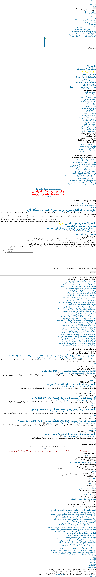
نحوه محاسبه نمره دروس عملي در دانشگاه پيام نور (80, 300)
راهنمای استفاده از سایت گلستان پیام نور (83, 36)
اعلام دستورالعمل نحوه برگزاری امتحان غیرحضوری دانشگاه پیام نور (75, 531)
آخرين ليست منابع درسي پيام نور (86, 167)
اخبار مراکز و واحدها (89, 111)
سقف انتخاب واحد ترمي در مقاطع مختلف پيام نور (80, 288)
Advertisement (91, 567)
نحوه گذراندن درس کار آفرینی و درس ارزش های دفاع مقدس (77, 307)
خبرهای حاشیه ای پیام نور (88, 120)
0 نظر (94, 363)
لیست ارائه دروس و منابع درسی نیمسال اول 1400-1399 (70, 228)
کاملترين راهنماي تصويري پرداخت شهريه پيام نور (81, 323)
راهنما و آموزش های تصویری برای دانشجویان (82, 34)
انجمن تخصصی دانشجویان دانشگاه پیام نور (83, 462)
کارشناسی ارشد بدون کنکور (87, 488)
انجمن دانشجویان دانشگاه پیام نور (86, 18)
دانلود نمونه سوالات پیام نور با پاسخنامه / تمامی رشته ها (70, 434)
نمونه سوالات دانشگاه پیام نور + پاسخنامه (83, 499)
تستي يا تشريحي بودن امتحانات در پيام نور (83, 176)
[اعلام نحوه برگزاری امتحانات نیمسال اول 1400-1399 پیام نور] (77, 373)
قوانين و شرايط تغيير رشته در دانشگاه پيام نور (82, 291)
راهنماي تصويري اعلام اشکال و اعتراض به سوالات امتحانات (77, 343)
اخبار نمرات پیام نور (90, 113)
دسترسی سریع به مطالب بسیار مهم (85, 29)
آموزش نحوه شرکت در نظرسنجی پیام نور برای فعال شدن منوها (76, 320)
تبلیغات (94, 2)
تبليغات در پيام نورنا (90, 455)
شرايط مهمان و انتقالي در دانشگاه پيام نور (83, 290)
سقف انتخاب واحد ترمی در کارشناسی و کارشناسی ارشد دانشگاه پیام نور (73, 529)
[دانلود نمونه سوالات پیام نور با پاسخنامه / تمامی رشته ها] (78, 436)
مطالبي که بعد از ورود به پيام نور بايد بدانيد (83, 182)
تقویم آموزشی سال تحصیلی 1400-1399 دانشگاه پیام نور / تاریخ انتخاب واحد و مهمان (57, 421)
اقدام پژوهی (92, 478)
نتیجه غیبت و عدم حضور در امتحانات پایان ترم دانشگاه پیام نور (77, 542)
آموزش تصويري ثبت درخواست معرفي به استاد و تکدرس (78, 332)
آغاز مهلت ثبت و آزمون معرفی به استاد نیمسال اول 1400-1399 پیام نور (63, 398)
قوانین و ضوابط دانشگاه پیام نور (81, 533)
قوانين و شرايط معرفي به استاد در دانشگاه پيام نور (80, 295)
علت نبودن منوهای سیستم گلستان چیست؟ (82, 547)
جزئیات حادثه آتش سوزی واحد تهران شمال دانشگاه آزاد (61, 210)
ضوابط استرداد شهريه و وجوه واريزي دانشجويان (81, 315)
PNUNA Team (59, 574)
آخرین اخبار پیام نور (90, 92)
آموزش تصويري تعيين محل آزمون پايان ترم (82, 331)
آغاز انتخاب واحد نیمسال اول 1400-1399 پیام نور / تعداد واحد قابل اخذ (75, 519)
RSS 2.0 (93, 557)
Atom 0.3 (93, 559)
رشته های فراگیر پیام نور (88, 494)
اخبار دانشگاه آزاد (90, 95)
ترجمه (94, 471)
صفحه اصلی (92, 1)
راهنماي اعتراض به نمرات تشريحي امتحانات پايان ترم (79, 345)
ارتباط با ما (92, 24)
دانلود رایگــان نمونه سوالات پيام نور (86, 69)
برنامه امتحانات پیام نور (89, 115)
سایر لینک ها (92, 148)
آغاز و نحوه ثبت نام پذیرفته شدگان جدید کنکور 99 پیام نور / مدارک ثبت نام (73, 514)
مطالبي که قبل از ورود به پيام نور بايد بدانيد (83, 180)
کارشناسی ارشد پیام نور (88, 101)
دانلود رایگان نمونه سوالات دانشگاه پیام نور (83, 27)
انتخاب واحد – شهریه (89, 104)
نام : (5, 248)
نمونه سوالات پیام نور (89, 20)
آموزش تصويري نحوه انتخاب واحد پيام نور (83, 327)
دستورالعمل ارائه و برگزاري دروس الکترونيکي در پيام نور (78, 284)
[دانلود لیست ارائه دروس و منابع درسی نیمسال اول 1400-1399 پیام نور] (74, 411)
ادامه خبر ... (92, 365)
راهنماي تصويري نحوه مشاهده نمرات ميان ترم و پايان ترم (78, 341)
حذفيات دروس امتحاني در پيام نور (85, 178)
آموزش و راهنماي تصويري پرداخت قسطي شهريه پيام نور (78, 325)
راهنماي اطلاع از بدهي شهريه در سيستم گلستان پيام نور (79, 322)
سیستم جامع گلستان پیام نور (87, 97)
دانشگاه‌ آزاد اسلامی (82, 234)
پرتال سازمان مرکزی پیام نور (87, 151)
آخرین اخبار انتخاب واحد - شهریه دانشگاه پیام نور (73, 510)
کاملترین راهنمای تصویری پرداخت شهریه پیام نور (81, 537)
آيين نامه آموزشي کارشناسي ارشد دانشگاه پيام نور (80, 283)
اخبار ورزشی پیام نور (89, 124)
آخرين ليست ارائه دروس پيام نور (86, 169)
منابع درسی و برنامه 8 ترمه (87, 119)
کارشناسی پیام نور (90, 99)
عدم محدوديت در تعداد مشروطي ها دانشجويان (81, 183)
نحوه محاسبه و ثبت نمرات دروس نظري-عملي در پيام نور (78, 299)
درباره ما (93, 26)
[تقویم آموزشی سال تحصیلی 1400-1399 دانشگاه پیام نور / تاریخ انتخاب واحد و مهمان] (69, 423)
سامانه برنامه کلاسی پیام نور (87, 164)
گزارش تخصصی (91, 483)
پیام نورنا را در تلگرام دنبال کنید (81, 226)
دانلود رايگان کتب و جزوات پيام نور (85, 160)
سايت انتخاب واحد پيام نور (88, 146)
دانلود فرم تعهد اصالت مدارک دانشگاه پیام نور (82, 512)
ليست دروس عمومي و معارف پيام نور (84, 171)
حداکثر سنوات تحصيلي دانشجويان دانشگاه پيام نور (80, 306)
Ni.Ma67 (93, 574)
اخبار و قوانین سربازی (89, 131)
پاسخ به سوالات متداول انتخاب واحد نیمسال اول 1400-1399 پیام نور (75, 517)
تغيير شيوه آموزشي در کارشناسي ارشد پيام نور (81, 293)
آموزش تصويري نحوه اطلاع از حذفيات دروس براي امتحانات (77, 338)
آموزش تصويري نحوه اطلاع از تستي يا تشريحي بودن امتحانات (77, 336)
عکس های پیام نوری (89, 122)
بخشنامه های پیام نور (89, 106)
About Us (93, 562)
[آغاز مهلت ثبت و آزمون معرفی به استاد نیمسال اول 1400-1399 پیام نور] (73, 400)
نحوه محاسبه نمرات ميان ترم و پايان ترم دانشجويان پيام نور (78, 297)
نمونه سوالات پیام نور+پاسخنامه (86, 150)
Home (94, 555)
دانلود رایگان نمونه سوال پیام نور (77, 223)
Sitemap (93, 564)
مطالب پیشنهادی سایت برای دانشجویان (84, 31)
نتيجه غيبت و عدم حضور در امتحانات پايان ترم (82, 309)
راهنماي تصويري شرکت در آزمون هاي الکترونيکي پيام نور (78, 334)
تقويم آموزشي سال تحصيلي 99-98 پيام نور (83, 166)
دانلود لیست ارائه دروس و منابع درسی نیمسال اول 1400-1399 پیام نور (63, 409)
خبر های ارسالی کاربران (88, 127)
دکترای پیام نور (91, 103)
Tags (94, 560)
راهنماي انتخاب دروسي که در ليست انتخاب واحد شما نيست (77, 329)
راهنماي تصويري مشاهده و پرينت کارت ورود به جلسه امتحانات (76, 339)
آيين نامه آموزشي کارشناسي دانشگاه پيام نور (82, 281)
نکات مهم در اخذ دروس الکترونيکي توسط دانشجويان (79, 175)
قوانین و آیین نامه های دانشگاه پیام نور (84, 33)
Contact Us (92, 566)
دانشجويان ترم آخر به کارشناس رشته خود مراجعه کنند (79, 311)
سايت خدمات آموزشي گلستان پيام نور (84, 162)
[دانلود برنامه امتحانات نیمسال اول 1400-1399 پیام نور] (79, 386)
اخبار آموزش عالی (90, 94)
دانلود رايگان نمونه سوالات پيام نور (85, 159)
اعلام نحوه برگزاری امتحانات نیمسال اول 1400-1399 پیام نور (68, 371)
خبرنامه (93, 6)
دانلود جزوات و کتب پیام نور (87, 117)
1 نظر (94, 378)
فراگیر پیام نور (91, 110)
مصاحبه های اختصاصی (89, 126)
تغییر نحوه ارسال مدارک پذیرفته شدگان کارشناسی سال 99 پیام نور (75, 548)
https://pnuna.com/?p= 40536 (87, 205)
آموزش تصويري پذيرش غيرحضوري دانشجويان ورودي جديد (78, 318)
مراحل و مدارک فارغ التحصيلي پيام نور (84, 173)
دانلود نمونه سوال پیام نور (88, 144)
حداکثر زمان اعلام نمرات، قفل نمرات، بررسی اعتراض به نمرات (76, 302)
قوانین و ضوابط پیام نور (89, 108)
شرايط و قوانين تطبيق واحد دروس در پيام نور (82, 304)
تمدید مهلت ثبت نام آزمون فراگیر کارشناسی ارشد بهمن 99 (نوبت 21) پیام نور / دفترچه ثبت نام (52, 355)
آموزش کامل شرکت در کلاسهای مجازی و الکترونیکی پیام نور (77, 316)
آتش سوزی (92, 234)
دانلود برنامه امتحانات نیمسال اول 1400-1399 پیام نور (71, 384)
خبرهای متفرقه (91, 129)
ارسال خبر (92, 4)
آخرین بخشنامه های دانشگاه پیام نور (79, 521)
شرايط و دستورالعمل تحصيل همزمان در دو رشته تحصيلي (78, 286)
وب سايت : (3, 251)
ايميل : (5, 250)
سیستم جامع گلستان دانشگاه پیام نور (79, 544)
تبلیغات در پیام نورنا (90, 22)
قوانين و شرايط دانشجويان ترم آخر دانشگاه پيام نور (80, 313)
